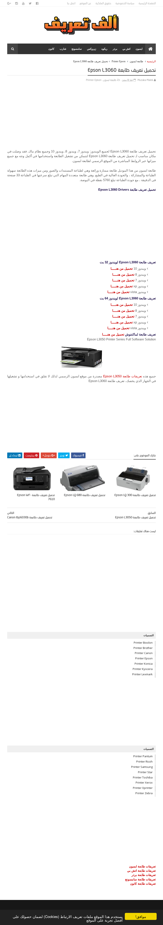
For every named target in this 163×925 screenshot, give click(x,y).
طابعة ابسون (136, 61)
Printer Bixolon (143, 642)
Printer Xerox (144, 782)
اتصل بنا (71, 3)
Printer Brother (143, 648)
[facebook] (37, 3)
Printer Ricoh (144, 761)
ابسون (139, 48)
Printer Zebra (144, 793)
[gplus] (9, 3)
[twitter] (30, 3)
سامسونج (77, 48)
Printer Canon (144, 653)
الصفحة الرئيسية (147, 3)
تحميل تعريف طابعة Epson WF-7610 (36, 497)
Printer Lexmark (142, 674)
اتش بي (126, 48)
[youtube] (23, 3)
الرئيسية (151, 61)
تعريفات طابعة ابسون (142, 866)
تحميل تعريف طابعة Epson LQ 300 (135, 495)
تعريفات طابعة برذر (144, 875)
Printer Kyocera (143, 669)
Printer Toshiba (143, 777)
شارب (63, 48)
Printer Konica (144, 664)
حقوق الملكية (103, 3)
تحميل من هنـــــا (122, 268)
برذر (115, 48)
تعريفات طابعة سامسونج (140, 879)
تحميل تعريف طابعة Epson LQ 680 (84, 495)
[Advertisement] (81, 119)
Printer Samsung (142, 767)
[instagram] (16, 3)
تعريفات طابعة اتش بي (141, 871)
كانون (51, 48)
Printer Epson (118, 61)
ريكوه (104, 48)
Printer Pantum (143, 756)
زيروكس (91, 48)
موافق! (140, 916)
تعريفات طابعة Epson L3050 (122, 376)
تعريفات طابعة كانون (143, 883)
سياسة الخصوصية (124, 3)
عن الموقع (85, 3)
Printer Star (145, 772)
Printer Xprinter (143, 788)
